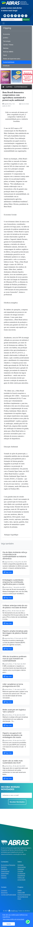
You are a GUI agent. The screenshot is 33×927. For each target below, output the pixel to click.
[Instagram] (22, 16)
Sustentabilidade (8, 62)
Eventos (3, 875)
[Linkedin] (19, 16)
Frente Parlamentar (24, 895)
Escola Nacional (23, 897)
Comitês (20, 871)
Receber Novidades (17, 802)
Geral (5, 55)
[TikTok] (12, 16)
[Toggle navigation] (3, 23)
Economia (6, 34)
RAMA (20, 890)
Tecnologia (6, 41)
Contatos (4, 890)
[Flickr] (8, 16)
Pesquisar (26, 19)
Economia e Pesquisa (8, 865)
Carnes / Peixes (8, 45)
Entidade (20, 865)
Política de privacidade (21, 879)
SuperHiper (5, 873)
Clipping (9, 87)
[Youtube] (5, 16)
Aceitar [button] (9, 924)
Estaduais (6, 66)
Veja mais (8, 572)
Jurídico (5, 38)
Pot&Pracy (14, 911)
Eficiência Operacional (5, 870)
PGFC (19, 899)
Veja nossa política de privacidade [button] (13, 919)
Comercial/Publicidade (8, 895)
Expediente (21, 875)
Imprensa (4, 893)
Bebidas (5, 48)
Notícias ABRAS (8, 52)
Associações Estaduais (22, 868)
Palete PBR (21, 893)
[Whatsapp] (26, 16)
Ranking (4, 867)
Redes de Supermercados (11, 59)
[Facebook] (15, 16)
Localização (21, 873)
